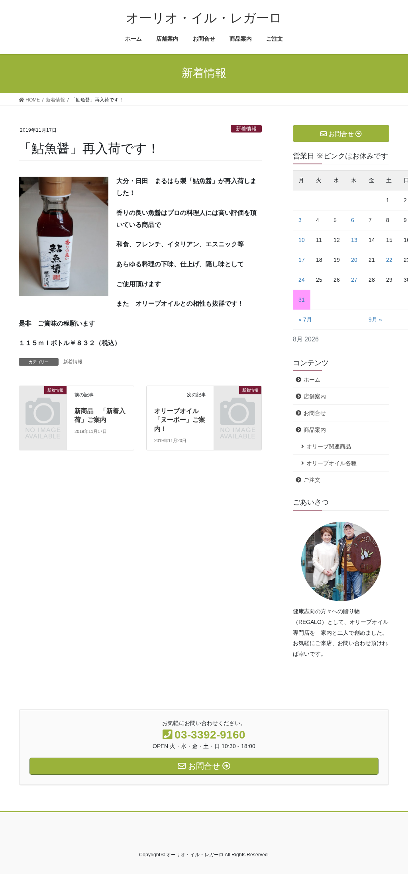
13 (354, 240)
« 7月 (305, 319)
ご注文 (312, 480)
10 (301, 240)
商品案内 (315, 430)
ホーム (312, 379)
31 (301, 299)
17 (301, 260)
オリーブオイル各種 (331, 463)
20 (354, 260)
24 (301, 280)
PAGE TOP (390, 844)
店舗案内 (315, 396)
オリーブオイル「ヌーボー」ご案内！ (179, 419)
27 (354, 280)
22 (389, 260)
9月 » (375, 319)
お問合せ (315, 413)
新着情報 (246, 129)
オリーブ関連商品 (328, 446)
